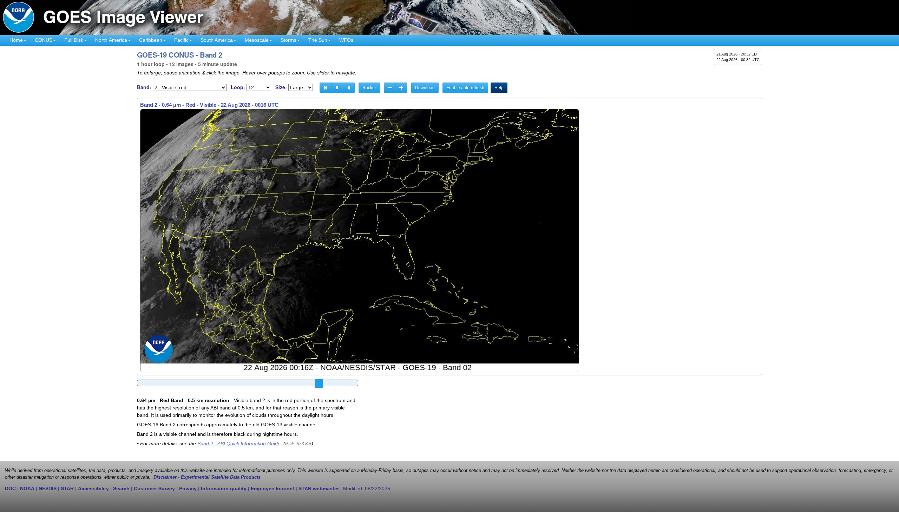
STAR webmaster (318, 488)
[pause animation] (337, 88)
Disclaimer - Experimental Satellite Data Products (207, 477)
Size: (281, 87)
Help (499, 87)
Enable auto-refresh (465, 87)
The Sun (317, 40)
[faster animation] (401, 88)
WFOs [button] (346, 40)
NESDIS (48, 488)
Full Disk (73, 40)
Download (425, 87)
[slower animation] (390, 88)
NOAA (27, 488)
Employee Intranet (272, 488)
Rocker (369, 87)
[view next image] (349, 88)
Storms (288, 40)
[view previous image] (326, 88)
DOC (10, 488)
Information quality (224, 488)
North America (111, 40)
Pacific (181, 40)
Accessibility (93, 488)
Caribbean (150, 40)
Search (121, 488)
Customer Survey (154, 488)
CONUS (43, 40)
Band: (144, 87)
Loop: (238, 87)
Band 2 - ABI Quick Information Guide (239, 443)
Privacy (188, 488)
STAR (67, 488)
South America (217, 40)
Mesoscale (257, 40)
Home (16, 40)
